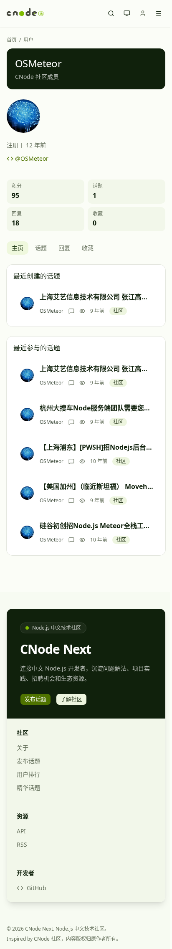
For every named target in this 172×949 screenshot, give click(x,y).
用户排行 (28, 774)
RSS (22, 844)
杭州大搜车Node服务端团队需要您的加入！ (96, 407)
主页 (17, 248)
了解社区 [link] (71, 699)
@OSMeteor (31, 158)
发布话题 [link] (35, 699)
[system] (127, 13)
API (21, 831)
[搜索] (111, 13)
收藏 (88, 248)
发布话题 (28, 761)
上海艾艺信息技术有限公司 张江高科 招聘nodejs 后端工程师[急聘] (96, 296)
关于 (22, 748)
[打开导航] (158, 13)
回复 (64, 248)
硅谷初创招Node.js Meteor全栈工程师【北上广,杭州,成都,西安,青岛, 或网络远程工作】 (96, 525)
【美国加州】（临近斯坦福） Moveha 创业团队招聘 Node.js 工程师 (96, 486)
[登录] (142, 13)
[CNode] (25, 13)
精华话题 (28, 788)
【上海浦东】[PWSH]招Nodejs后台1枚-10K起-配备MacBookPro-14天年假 (96, 447)
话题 (41, 248)
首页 (12, 40)
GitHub (36, 888)
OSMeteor (51, 311)
